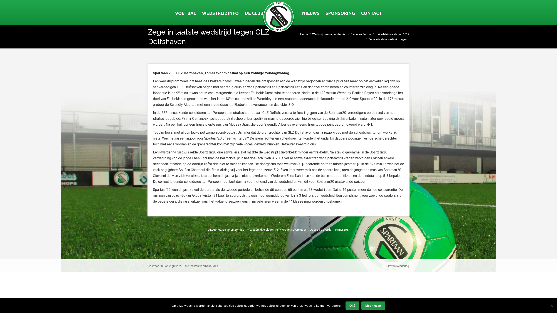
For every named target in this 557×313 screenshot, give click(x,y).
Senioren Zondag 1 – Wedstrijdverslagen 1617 (252, 229)
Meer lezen (373, 305)
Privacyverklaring (398, 266)
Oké (352, 305)
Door (320, 229)
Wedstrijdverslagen (294, 229)
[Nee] (551, 305)
